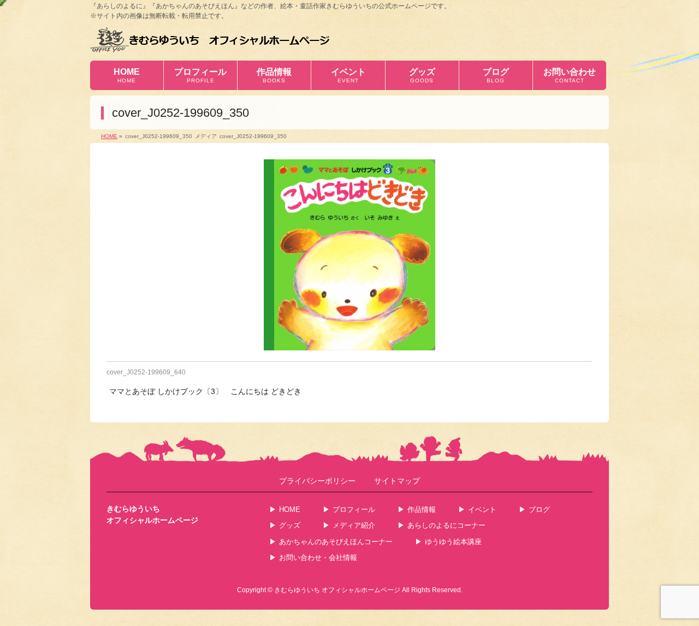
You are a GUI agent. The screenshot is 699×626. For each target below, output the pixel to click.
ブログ (539, 509)
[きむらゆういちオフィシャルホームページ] (210, 39)
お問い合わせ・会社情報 (318, 557)
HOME (289, 509)
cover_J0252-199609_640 (146, 372)
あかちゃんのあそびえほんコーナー (336, 542)
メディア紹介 (354, 525)
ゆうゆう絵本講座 (453, 542)
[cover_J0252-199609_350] (349, 254)
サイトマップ (397, 481)
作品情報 (421, 509)
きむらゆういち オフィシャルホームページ (337, 590)
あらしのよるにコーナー (446, 525)
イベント (482, 509)
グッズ (289, 525)
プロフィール (354, 509)
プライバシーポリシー (317, 481)
